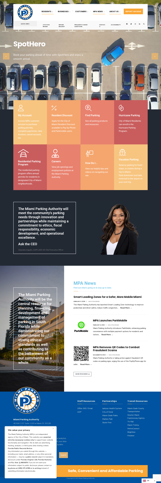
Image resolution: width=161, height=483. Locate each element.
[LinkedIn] (138, 24)
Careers (56, 161)
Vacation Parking (129, 159)
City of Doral (107, 412)
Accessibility (116, 25)
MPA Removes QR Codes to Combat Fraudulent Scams (116, 348)
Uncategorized (94, 301)
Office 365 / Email (85, 408)
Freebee (130, 435)
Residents (46, 11)
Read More (126, 308)
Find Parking (92, 115)
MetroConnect (133, 428)
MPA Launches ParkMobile (110, 320)
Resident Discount (62, 115)
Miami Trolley (133, 425)
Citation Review (46, 25)
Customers (81, 11)
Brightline (131, 432)
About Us (114, 11)
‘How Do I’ (24, 61)
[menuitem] (48, 11)
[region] (31, 452)
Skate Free (106, 422)
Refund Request (62, 25)
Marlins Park (107, 419)
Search (63, 455)
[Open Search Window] (142, 24)
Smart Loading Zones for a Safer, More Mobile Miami (108, 297)
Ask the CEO (27, 244)
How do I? (102, 25)
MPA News (98, 11)
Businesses (63, 11)
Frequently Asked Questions (80, 25)
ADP (79, 412)
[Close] (54, 428)
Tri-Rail (130, 421)
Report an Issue (133, 11)
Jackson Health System (112, 408)
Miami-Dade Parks (110, 415)
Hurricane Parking (129, 115)
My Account (25, 115)
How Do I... (91, 163)
